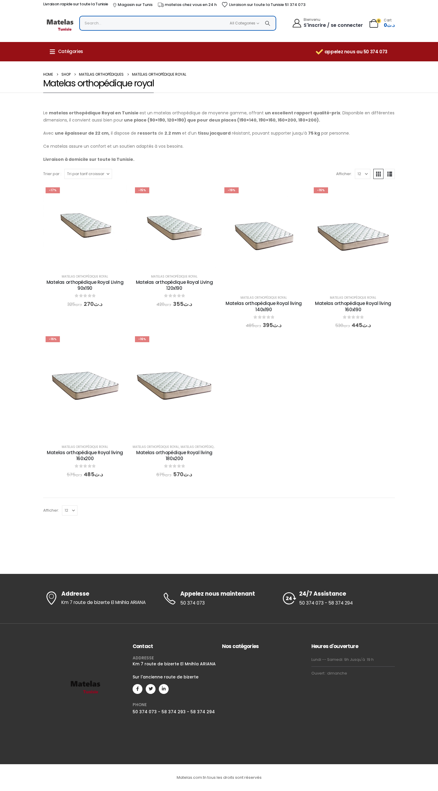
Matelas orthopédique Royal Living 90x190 (85, 285)
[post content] (85, 226)
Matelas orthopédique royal (85, 276)
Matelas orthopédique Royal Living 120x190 (174, 285)
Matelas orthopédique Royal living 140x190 (264, 306)
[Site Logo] (59, 24)
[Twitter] (151, 689)
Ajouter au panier (89, 262)
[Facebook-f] (137, 689)
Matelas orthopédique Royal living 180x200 (174, 455)
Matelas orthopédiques (200, 447)
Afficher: (344, 174)
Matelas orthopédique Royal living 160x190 (353, 306)
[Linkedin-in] (164, 689)
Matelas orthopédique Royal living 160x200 (85, 455)
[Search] (268, 23)
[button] (378, 174)
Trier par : (52, 174)
